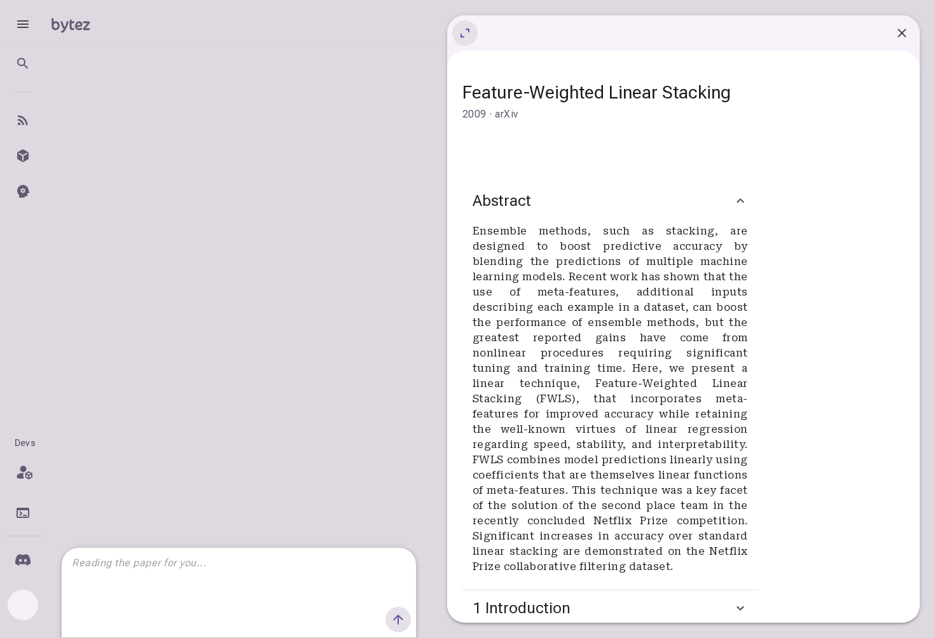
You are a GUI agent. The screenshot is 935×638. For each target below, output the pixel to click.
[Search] (23, 63)
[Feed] (23, 120)
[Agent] (23, 191)
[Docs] (23, 513)
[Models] (23, 155)
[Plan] (23, 472)
